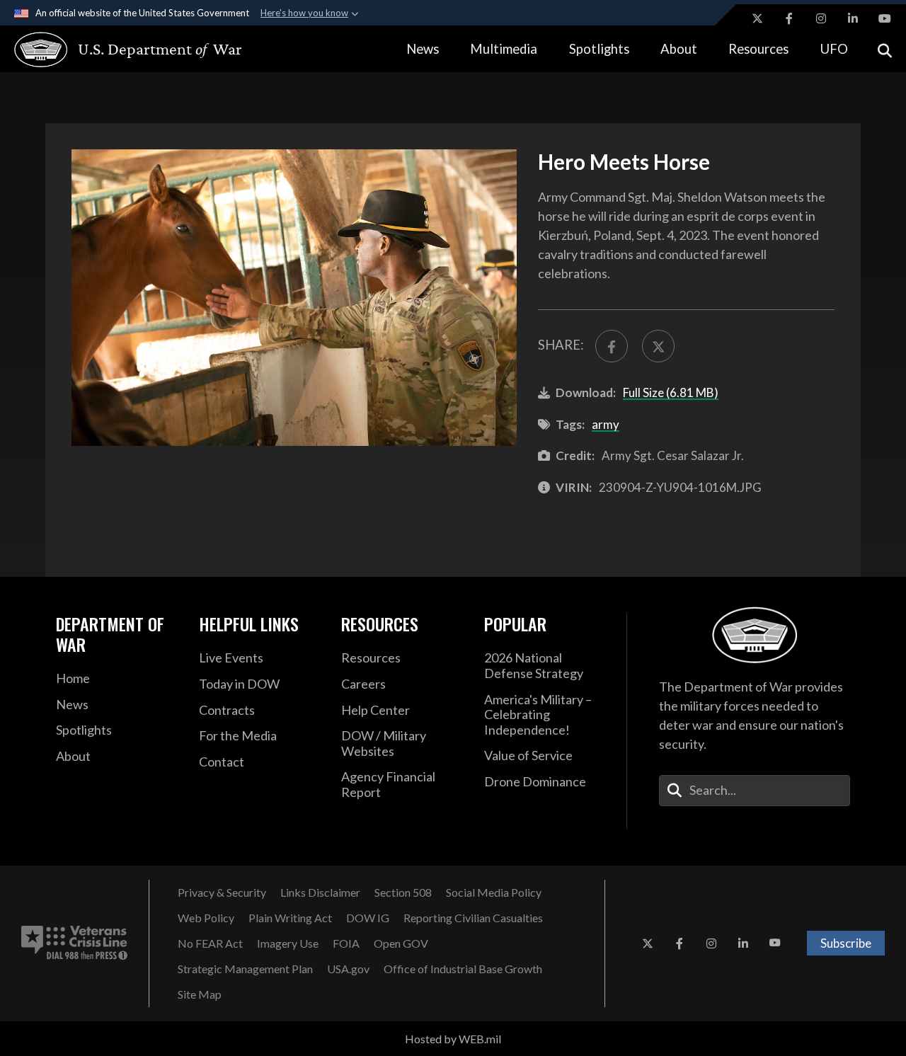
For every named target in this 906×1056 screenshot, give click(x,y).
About (678, 49)
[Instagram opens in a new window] (821, 18)
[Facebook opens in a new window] (789, 18)
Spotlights (599, 49)
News (422, 49)
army (605, 424)
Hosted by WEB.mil (453, 1038)
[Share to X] (658, 346)
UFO (834, 49)
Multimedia (503, 49)
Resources (758, 49)
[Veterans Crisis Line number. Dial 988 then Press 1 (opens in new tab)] (74, 943)
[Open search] (885, 49)
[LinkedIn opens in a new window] (853, 18)
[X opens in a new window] (757, 18)
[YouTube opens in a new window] (884, 18)
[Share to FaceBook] (611, 346)
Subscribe (845, 943)
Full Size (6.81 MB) (670, 392)
